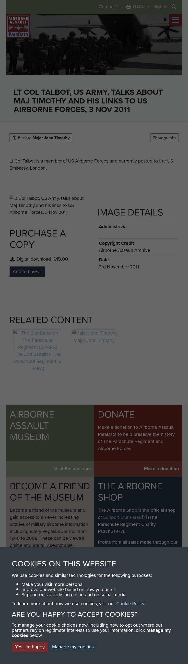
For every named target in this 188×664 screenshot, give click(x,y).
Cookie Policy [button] (130, 603)
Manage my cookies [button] (73, 646)
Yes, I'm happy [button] (30, 646)
